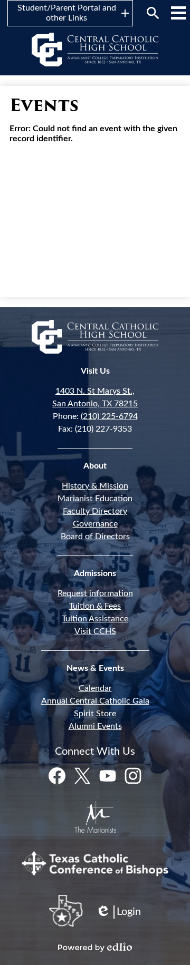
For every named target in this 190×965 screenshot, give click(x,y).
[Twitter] (82, 775)
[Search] (153, 13)
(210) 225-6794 (109, 416)
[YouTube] (107, 775)
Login (118, 912)
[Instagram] (133, 775)
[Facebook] (57, 775)
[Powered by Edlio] (95, 947)
